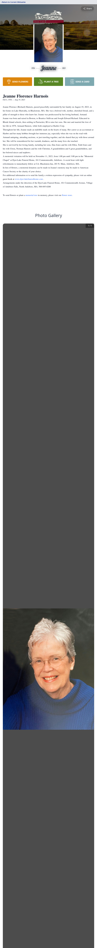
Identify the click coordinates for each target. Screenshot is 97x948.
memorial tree (31, 195)
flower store (67, 195)
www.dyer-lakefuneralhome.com (29, 178)
